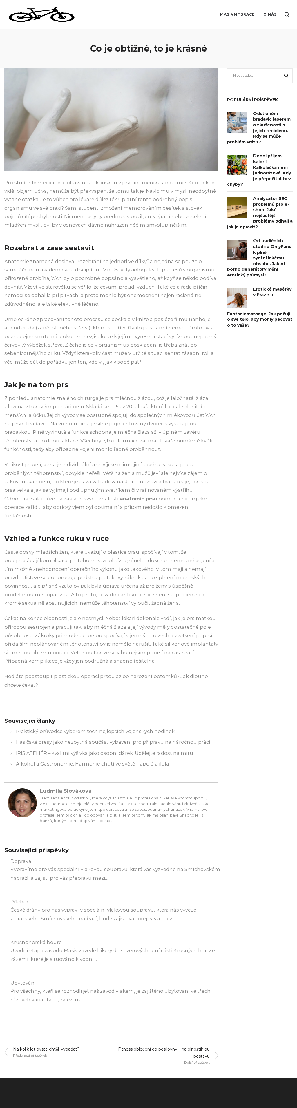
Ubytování (23, 983)
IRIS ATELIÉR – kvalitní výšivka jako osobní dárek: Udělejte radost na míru (104, 753)
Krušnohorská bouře (36, 942)
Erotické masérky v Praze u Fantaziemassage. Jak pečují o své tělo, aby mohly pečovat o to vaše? (259, 307)
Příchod (20, 902)
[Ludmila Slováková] (22, 803)
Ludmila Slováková (66, 791)
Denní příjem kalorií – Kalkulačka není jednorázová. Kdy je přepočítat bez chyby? (259, 170)
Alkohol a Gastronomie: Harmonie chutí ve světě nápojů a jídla (92, 764)
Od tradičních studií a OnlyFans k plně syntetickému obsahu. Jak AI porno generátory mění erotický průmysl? (259, 258)
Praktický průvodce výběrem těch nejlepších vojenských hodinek (95, 731)
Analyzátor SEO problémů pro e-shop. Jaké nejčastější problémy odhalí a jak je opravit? (260, 212)
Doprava (20, 861)
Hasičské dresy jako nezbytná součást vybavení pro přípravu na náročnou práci (113, 742)
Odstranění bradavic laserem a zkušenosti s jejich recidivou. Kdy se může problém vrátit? (259, 128)
